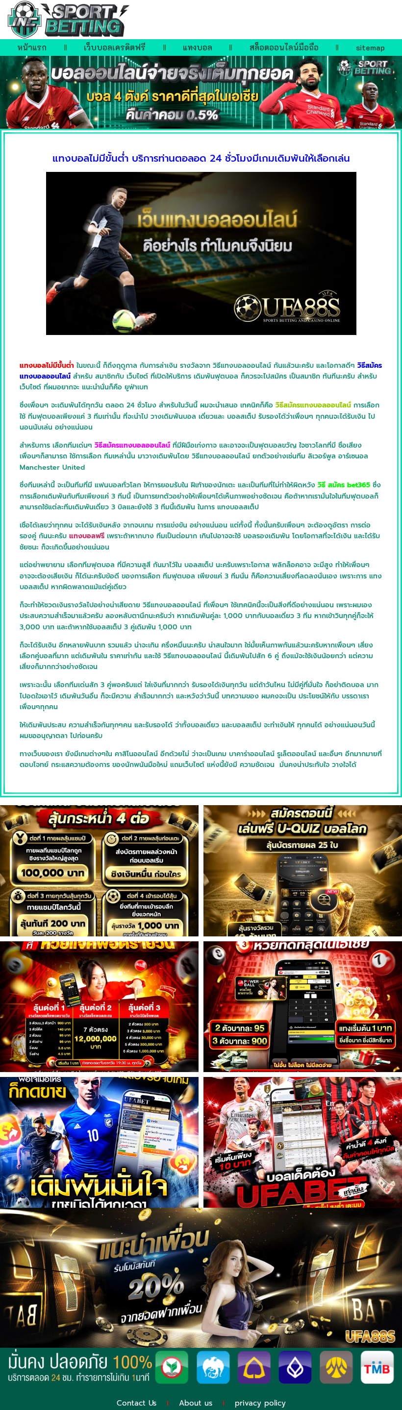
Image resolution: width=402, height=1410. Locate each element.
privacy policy (260, 1403)
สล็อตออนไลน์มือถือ (284, 47)
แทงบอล (197, 47)
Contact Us (136, 1403)
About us (195, 1403)
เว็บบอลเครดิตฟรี (115, 47)
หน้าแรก (32, 47)
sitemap (370, 47)
